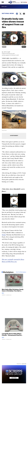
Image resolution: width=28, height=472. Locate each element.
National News (8, 13)
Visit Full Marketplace (21, 272)
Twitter (4, 235)
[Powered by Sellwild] (24, 363)
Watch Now (23, 2)
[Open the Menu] (2, 2)
